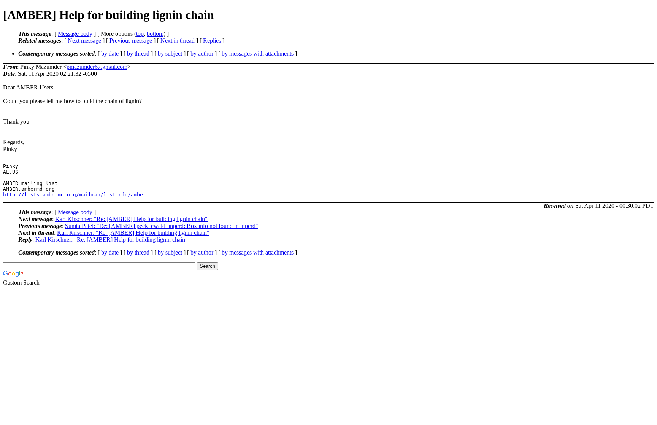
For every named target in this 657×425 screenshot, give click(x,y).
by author (201, 53)
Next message (84, 40)
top (140, 33)
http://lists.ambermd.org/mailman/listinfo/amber (74, 194)
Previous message (131, 40)
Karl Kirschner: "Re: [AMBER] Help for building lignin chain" (131, 219)
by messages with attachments (258, 53)
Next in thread (177, 40)
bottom (155, 33)
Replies (212, 40)
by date (110, 53)
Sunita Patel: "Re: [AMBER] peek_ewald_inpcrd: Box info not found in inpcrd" (161, 226)
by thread (138, 53)
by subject (170, 53)
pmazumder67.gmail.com (97, 67)
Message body (75, 33)
